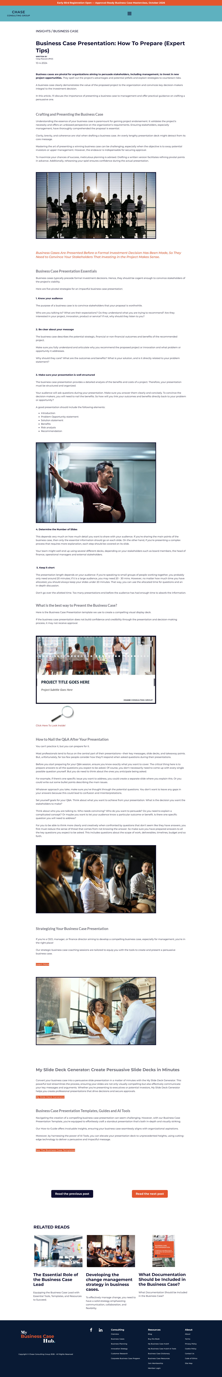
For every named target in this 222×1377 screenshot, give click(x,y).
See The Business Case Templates (55, 1150)
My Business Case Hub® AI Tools (162, 1349)
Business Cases (117, 1339)
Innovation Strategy (119, 1349)
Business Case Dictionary (159, 1353)
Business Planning (119, 1344)
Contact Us (189, 1353)
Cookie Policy (190, 1349)
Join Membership (155, 1363)
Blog (150, 1334)
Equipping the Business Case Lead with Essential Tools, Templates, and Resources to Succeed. (57, 1296)
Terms (187, 1339)
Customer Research (119, 1353)
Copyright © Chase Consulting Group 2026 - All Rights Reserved (45, 1354)
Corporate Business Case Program (125, 1358)
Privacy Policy (191, 1344)
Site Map (188, 1363)
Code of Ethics (191, 1358)
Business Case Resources (159, 1358)
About (187, 1334)
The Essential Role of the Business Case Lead (56, 1279)
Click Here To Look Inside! (51, 725)
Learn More (42, 964)
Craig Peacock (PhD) (44, 59)
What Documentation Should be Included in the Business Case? (163, 1279)
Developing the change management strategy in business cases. (110, 1282)
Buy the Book (154, 1339)
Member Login (154, 1368)
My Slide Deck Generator (50, 1097)
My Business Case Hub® (158, 1344)
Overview (115, 1334)
